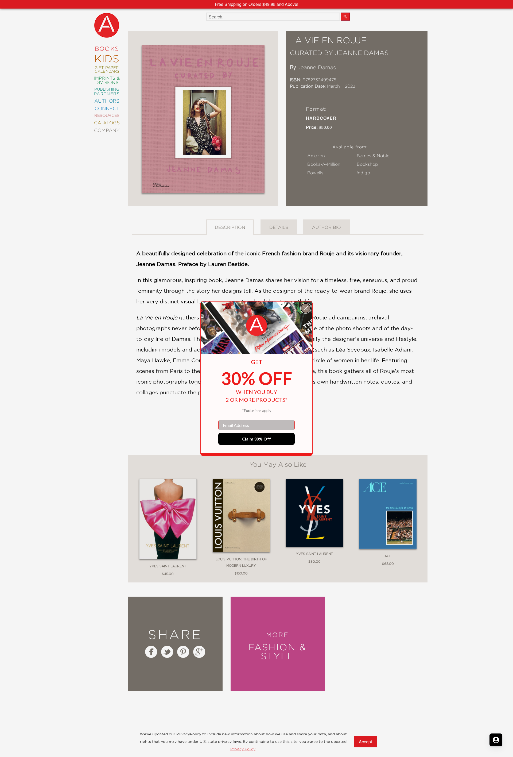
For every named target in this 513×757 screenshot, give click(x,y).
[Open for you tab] (495, 739)
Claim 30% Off (256, 438)
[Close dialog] (305, 308)
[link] (256, 325)
